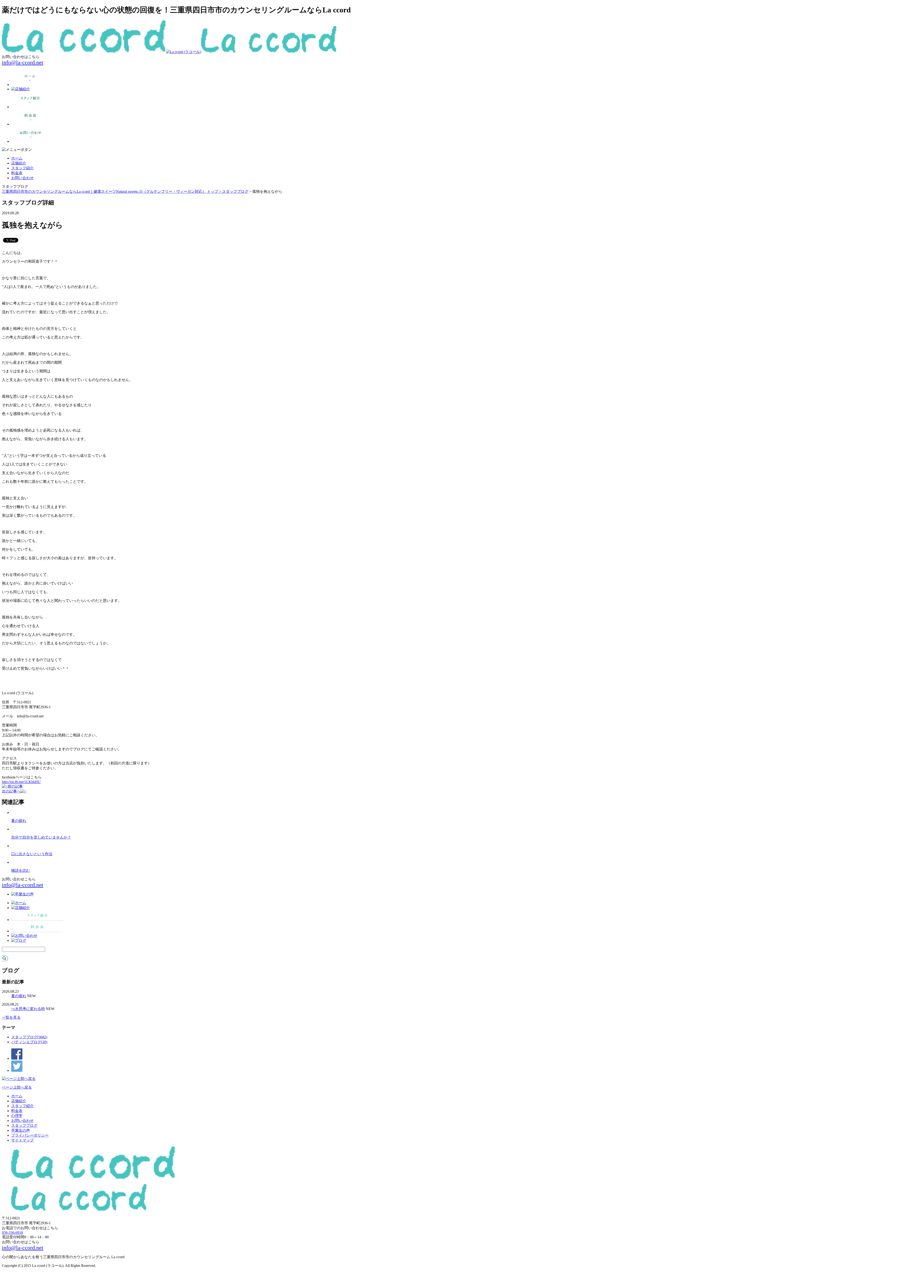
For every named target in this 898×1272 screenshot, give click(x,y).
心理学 (16, 1116)
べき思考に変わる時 (28, 1009)
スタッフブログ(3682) (29, 1037)
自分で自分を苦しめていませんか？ (41, 837)
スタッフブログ (235, 191)
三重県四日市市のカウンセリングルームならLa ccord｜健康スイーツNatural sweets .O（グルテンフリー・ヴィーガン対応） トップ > (112, 191)
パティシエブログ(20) (29, 1042)
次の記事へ (11, 791)
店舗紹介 (18, 163)
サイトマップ (22, 1140)
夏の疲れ (18, 821)
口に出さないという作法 (31, 854)
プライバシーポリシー (30, 1135)
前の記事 (15, 786)
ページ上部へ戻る (17, 1087)
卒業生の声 (20, 1130)
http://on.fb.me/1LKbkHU (21, 782)
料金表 (16, 173)
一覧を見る (11, 1017)
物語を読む (20, 870)
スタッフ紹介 (22, 168)
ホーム (16, 158)
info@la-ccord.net (22, 62)
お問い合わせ (22, 178)
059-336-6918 (12, 1233)
